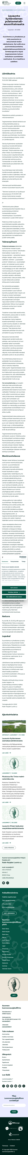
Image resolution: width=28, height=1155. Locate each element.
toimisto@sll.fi (6, 1021)
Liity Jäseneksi (9, 913)
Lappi (3, 946)
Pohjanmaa (5, 951)
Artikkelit (5, 735)
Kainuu (4, 937)
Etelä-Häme (5, 928)
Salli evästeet (14, 587)
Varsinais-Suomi (6, 968)
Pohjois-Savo (6, 960)
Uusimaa (4, 966)
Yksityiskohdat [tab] (14, 561)
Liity (18, 3)
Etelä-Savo (5, 934)
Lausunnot (13, 735)
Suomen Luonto (6, 1081)
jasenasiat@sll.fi (6, 1026)
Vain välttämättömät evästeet (14, 596)
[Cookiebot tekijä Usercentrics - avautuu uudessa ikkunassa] (19, 557)
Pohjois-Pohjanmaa (7, 957)
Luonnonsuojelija (7, 1079)
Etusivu (4, 10)
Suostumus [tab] (5, 561)
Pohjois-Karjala (6, 954)
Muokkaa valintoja (13, 592)
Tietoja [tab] (23, 561)
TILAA (14, 1112)
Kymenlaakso (6, 943)
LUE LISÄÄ (5, 753)
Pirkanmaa (5, 948)
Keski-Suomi (5, 940)
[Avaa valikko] (24, 3)
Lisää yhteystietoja (8, 878)
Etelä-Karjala (5, 931)
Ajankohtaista (9, 10)
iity (14, 995)
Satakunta (5, 963)
